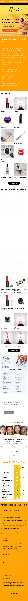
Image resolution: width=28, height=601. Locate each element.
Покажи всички (14, 183)
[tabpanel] (14, 445)
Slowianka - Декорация (20, 226)
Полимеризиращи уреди (6, 160)
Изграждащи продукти (20, 159)
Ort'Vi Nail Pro (11, 599)
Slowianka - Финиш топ (19, 245)
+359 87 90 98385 (7, 575)
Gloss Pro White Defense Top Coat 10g (7, 309)
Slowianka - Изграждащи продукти (7, 226)
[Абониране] (23, 588)
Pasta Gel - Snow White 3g (6, 327)
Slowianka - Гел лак (19, 208)
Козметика (17, 127)
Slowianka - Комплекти (7, 245)
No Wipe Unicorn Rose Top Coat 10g (7, 290)
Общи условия (6, 565)
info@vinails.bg (6, 578)
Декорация (4, 127)
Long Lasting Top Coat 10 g (6, 270)
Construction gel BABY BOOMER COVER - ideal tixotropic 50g (19, 271)
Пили (2, 143)
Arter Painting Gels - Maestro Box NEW (20, 290)
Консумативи (18, 143)
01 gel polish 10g (17, 327)
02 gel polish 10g (4, 344)
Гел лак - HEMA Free (20, 177)
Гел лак (16, 111)
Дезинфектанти (5, 177)
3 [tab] (14, 455)
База (2, 111)
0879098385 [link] (9, 412)
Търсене (5, 562)
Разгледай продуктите (10, 30)
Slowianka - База (5, 208)
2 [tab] (13, 455)
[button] (2, 9)
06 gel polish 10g (17, 344)
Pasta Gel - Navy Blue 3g (19, 308)
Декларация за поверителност (10, 568)
